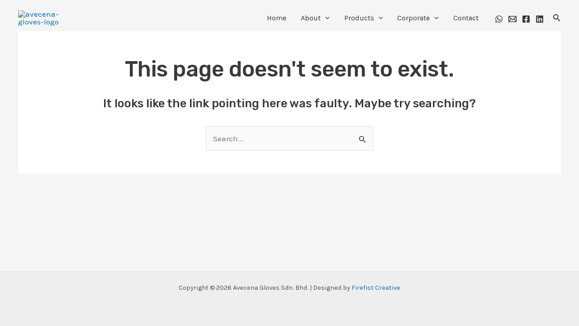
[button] (325, 18)
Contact (466, 18)
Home (276, 18)
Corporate (413, 18)
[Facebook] (526, 19)
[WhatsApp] (499, 19)
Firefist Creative (375, 288)
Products (359, 18)
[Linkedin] (540, 19)
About (311, 18)
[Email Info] (512, 19)
